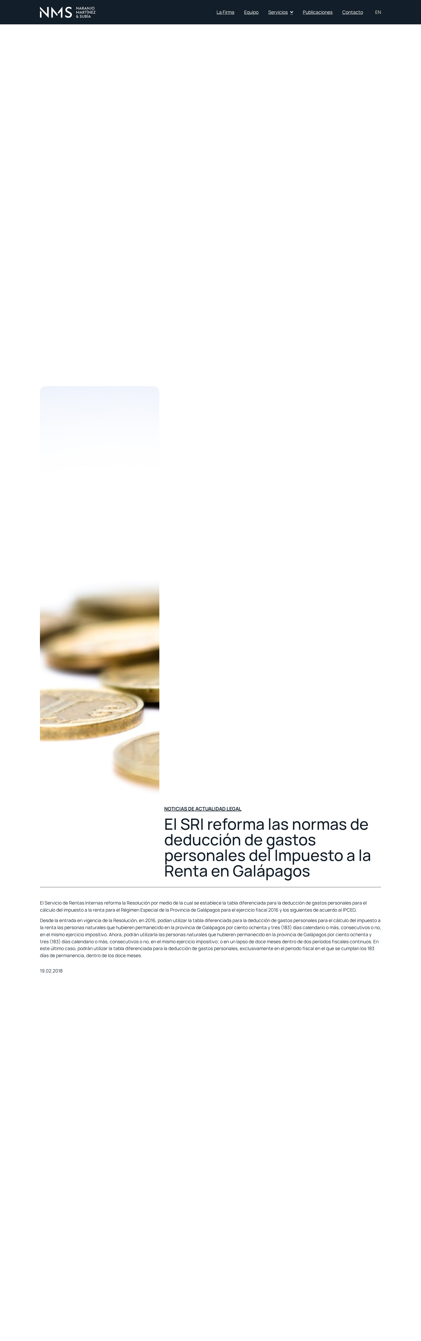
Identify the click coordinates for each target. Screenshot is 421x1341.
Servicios (278, 12)
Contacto (352, 12)
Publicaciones (318, 12)
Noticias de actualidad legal (202, 808)
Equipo (251, 12)
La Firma (225, 12)
